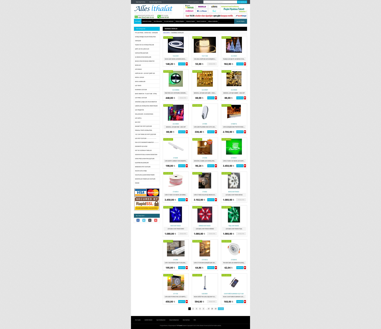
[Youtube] (156, 220)
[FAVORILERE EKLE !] (187, 63)
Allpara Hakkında (213, 21)
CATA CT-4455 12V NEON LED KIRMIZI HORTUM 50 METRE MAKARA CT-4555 (176, 195)
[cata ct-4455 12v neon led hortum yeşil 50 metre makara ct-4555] (234, 147)
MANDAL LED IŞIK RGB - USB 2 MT (176, 127)
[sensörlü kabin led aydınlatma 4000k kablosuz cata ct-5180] (205, 147)
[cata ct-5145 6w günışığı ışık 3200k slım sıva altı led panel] (205, 248)
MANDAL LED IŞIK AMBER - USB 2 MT (234, 93)
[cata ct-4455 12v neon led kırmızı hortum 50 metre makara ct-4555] (176, 181)
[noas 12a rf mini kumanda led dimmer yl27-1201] (234, 282)
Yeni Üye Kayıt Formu (155, 2)
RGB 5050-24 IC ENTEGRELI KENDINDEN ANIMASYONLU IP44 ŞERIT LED (176, 93)
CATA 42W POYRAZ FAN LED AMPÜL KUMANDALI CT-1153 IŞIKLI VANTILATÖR (176, 297)
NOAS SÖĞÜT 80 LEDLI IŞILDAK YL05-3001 (205, 297)
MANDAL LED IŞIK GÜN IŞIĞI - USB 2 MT (205, 93)
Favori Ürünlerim (201, 21)
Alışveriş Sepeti (190, 21)
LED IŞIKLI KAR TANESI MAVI (176, 229)
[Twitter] (144, 220)
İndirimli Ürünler (147, 21)
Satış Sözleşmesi (174, 320)
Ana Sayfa (137, 21)
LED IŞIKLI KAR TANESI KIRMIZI (205, 229)
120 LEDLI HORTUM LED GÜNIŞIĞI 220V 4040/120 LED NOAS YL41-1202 (205, 59)
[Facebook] (138, 220)
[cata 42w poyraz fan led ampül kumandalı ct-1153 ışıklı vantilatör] (176, 282)
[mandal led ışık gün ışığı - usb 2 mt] (205, 79)
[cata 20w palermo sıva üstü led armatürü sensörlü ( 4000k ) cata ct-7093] (205, 113)
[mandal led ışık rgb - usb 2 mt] (176, 113)
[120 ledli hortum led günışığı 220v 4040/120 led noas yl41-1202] (205, 45)
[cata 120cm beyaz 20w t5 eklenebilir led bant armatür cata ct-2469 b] (176, 248)
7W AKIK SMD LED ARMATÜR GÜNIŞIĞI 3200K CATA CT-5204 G (234, 263)
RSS (195, 320)
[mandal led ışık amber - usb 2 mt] (234, 79)
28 (212, 309)
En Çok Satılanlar (169, 21)
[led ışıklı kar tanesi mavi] (176, 214)
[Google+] (150, 220)
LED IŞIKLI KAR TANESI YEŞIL (234, 229)
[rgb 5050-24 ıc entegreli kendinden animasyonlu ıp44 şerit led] (176, 79)
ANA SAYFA (166, 33)
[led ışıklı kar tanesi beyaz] (234, 181)
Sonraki (221, 309)
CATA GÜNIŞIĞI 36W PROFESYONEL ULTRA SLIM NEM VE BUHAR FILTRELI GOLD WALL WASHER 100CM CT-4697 (234, 127)
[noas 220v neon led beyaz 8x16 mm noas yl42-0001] (176, 45)
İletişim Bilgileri (180, 21)
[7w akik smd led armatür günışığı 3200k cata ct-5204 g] (234, 248)
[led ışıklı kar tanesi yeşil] (234, 214)
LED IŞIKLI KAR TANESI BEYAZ (234, 195)
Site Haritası (186, 320)
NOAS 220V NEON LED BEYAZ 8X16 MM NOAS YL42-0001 (176, 59)
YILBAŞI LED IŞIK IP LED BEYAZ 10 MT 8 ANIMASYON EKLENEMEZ (234, 59)
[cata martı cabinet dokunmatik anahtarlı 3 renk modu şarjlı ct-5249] (176, 147)
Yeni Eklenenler (158, 21)
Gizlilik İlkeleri (148, 320)
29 (215, 309)
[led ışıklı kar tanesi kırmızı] (205, 214)
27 (208, 309)
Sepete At (182, 64)
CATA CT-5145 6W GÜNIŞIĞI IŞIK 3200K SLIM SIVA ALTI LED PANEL (205, 263)
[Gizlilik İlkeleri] (147, 210)
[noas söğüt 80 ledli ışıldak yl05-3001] (205, 282)
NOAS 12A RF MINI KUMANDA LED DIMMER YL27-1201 (234, 297)
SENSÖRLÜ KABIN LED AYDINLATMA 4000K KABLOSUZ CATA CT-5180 (205, 161)
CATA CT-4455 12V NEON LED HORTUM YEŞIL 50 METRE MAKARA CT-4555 (234, 161)
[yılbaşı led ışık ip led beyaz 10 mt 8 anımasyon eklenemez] (234, 45)
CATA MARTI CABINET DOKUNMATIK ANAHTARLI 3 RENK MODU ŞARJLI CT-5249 (176, 161)
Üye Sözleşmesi (160, 320)
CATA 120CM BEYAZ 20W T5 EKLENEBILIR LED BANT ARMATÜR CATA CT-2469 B (176, 263)
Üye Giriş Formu (140, 2)
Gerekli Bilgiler (241, 21)
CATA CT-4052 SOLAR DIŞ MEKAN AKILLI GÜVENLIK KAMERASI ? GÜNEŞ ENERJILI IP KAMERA (205, 195)
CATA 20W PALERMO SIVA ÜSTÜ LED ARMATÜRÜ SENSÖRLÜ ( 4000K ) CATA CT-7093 (205, 127)
